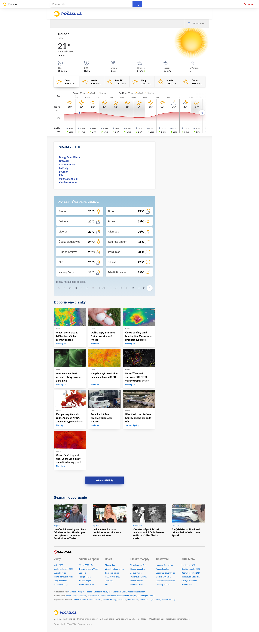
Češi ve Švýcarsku (163, 577)
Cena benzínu (115, 592)
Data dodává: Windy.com (127, 619)
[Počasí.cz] (68, 14)
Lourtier (63, 171)
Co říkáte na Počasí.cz (64, 619)
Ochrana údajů (107, 619)
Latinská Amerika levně (165, 581)
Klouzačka (111, 596)
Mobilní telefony (79, 600)
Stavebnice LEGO (94, 600)
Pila (61, 175)
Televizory (143, 600)
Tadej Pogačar (85, 577)
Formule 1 (109, 581)
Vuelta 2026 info (86, 565)
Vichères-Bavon (68, 182)
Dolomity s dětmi (163, 585)
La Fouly (63, 168)
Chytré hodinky (155, 600)
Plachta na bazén (79, 596)
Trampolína (92, 596)
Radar (144, 619)
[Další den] (202, 113)
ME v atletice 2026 (112, 577)
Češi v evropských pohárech (133, 592)
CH (104, 288)
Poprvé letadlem (162, 569)
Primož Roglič (85, 581)
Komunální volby (60, 585)
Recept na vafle (136, 581)
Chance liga (110, 565)
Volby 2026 (58, 565)
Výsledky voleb (60, 573)
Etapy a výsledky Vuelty (88, 569)
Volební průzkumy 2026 (63, 569)
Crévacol (64, 161)
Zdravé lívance (136, 573)
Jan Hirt (82, 573)
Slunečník (102, 596)
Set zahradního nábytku (126, 596)
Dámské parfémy (109, 600)
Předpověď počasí (84, 592)
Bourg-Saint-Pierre (69, 157)
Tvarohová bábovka (138, 577)
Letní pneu (122, 600)
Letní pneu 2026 (188, 565)
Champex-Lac (67, 164)
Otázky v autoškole (189, 581)
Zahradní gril (142, 596)
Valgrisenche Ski (68, 179)
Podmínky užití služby (87, 619)
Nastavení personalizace (178, 619)
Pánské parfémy (168, 600)
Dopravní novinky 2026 (191, 573)
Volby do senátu (60, 581)
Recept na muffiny (137, 569)
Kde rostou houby (101, 592)
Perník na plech (136, 585)
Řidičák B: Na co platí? (191, 577)
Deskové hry (132, 600)
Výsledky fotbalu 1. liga (114, 569)
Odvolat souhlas (156, 619)
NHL (107, 585)
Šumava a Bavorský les (165, 573)
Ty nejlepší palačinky (138, 565)
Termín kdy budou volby (63, 577)
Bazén (68, 596)
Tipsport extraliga (112, 573)
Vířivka (152, 596)
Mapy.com (72, 592)
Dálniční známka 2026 (191, 569)
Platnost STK (187, 585)
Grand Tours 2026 (86, 585)
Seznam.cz (249, 4)
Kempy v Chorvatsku (164, 565)
